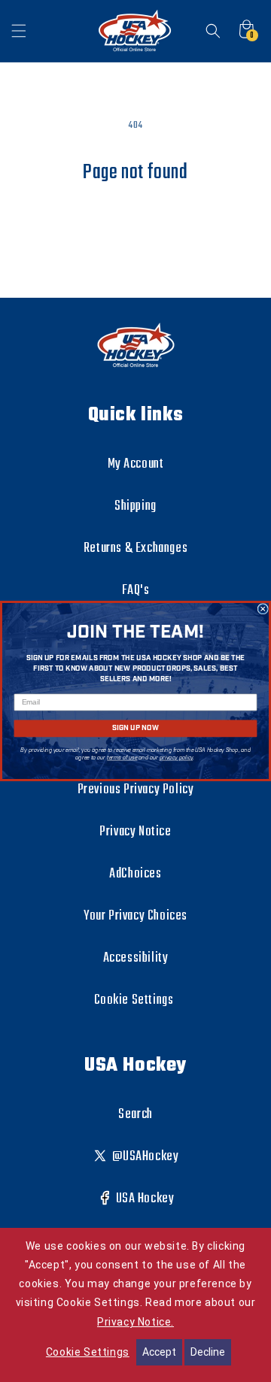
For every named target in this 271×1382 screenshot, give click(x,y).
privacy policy (176, 758)
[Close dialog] (262, 609)
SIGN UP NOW (135, 728)
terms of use (122, 758)
